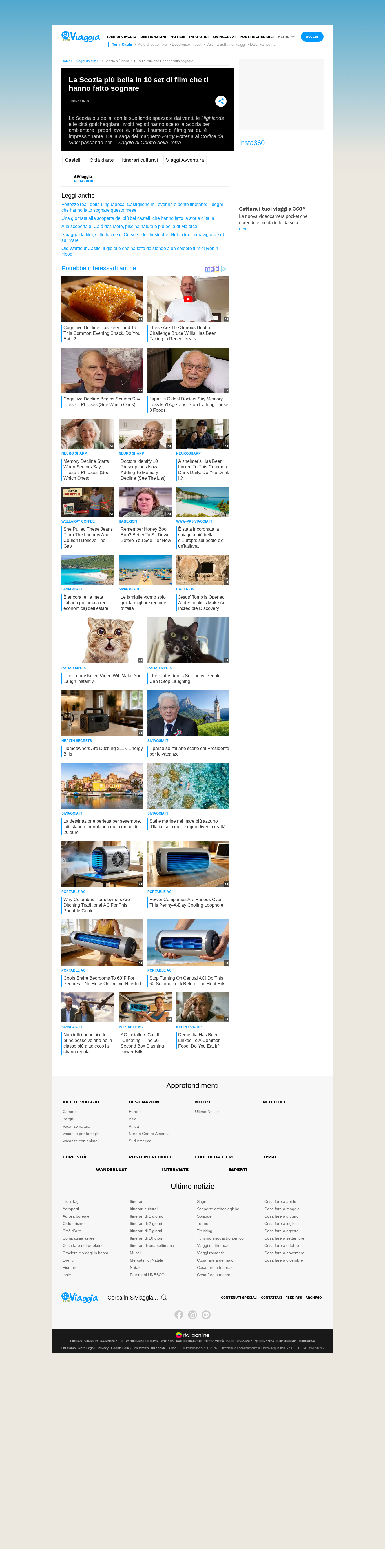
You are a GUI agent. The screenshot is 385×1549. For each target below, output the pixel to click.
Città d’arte (72, 1231)
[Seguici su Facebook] (178, 1314)
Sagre (202, 1201)
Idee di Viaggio (81, 1102)
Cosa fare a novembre (284, 1253)
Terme (202, 1223)
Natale (135, 1267)
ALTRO (284, 37)
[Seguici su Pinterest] (206, 1314)
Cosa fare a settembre (284, 1238)
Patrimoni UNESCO (147, 1275)
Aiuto (172, 1348)
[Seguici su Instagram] (192, 1314)
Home (66, 61)
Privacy (103, 1348)
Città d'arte (102, 160)
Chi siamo (68, 1348)
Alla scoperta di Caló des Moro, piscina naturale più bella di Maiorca (129, 226)
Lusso (268, 1156)
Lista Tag (71, 1201)
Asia (132, 1119)
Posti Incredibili (150, 1156)
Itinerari (136, 1201)
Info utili (199, 37)
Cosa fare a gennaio (215, 1260)
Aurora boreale (76, 1216)
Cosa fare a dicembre (283, 1260)
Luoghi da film (85, 61)
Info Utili (273, 1102)
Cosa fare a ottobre (281, 1245)
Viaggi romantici (211, 1253)
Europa (135, 1111)
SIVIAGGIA (244, 1341)
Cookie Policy (121, 1348)
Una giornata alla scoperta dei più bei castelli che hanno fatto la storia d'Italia (137, 218)
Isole (67, 1275)
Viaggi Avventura (185, 160)
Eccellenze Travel (186, 44)
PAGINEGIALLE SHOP (142, 1341)
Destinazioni (153, 37)
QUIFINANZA (264, 1341)
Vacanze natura (76, 1126)
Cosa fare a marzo (213, 1275)
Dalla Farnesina (262, 44)
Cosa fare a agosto (281, 1231)
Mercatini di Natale (146, 1260)
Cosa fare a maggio (282, 1209)
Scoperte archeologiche (218, 1209)
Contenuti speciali (239, 1298)
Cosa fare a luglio (280, 1223)
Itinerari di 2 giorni (146, 1223)
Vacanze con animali (81, 1141)
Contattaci (271, 1298)
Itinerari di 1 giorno (146, 1216)
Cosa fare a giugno (281, 1216)
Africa (134, 1126)
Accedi (312, 37)
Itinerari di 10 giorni (147, 1238)
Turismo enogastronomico (220, 1238)
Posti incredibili (257, 37)
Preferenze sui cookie (150, 1348)
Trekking (204, 1231)
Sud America (140, 1141)
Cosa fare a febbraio (215, 1267)
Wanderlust (111, 1169)
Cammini (70, 1111)
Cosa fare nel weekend (83, 1245)
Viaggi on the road (213, 1245)
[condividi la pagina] (221, 101)
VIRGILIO (91, 1341)
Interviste (175, 1169)
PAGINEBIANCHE (189, 1341)
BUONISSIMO (286, 1341)
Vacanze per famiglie (81, 1133)
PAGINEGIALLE (111, 1341)
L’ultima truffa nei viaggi (225, 44)
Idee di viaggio (121, 37)
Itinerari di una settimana (152, 1245)
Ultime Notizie (207, 1111)
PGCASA (167, 1341)
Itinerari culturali (140, 160)
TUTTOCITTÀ (214, 1341)
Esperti (237, 1169)
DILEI (230, 1341)
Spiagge (204, 1216)
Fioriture (70, 1267)
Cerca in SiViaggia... (132, 1297)
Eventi (68, 1260)
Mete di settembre (152, 44)
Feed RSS (294, 1298)
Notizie (178, 37)
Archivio (314, 1298)
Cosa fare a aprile (280, 1201)
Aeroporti (71, 1209)
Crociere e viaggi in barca (85, 1253)
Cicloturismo (74, 1223)
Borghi (68, 1119)
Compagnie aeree (79, 1238)
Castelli (73, 160)
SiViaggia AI (224, 37)
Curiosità (75, 1156)
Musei (135, 1253)
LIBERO (76, 1341)
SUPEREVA (307, 1341)
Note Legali (86, 1348)
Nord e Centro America (149, 1133)
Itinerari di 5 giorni (146, 1231)
